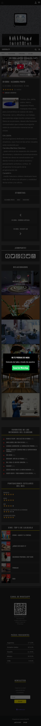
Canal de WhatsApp (20, 367)
